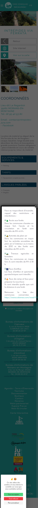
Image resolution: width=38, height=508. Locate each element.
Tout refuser (13, 498)
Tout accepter (13, 494)
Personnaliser (13, 503)
